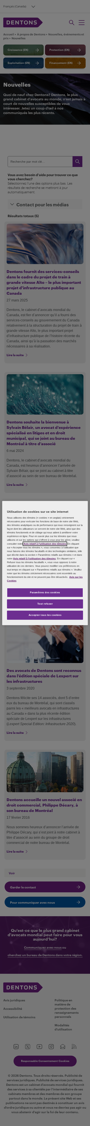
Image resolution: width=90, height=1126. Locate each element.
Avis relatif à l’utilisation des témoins (45, 543)
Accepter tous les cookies (45, 615)
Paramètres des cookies (45, 592)
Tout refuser (45, 603)
